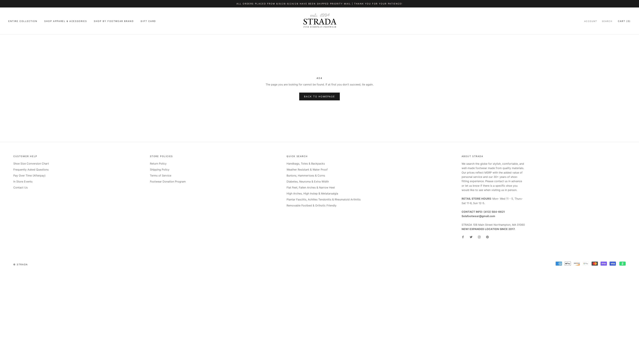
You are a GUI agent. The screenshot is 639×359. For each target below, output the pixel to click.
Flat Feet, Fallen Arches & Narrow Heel (311, 187)
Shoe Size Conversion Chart (31, 163)
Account (590, 21)
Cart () (624, 21)
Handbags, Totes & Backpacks (306, 163)
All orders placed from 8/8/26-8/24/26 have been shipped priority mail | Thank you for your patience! (319, 3)
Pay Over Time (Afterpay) (29, 175)
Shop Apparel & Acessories (65, 21)
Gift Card (148, 21)
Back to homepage (319, 96)
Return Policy (158, 163)
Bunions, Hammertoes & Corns (306, 175)
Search (607, 21)
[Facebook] (463, 237)
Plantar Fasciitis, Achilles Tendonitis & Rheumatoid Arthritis (324, 199)
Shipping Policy (159, 169)
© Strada (20, 264)
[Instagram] (479, 237)
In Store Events (22, 181)
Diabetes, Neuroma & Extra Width (308, 181)
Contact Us (20, 187)
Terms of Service (160, 175)
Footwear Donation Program (168, 181)
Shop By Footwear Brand (114, 21)
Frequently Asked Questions (31, 169)
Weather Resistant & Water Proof (307, 169)
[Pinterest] (487, 237)
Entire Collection (22, 21)
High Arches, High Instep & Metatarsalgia (312, 193)
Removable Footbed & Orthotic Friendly (311, 205)
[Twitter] (471, 237)
